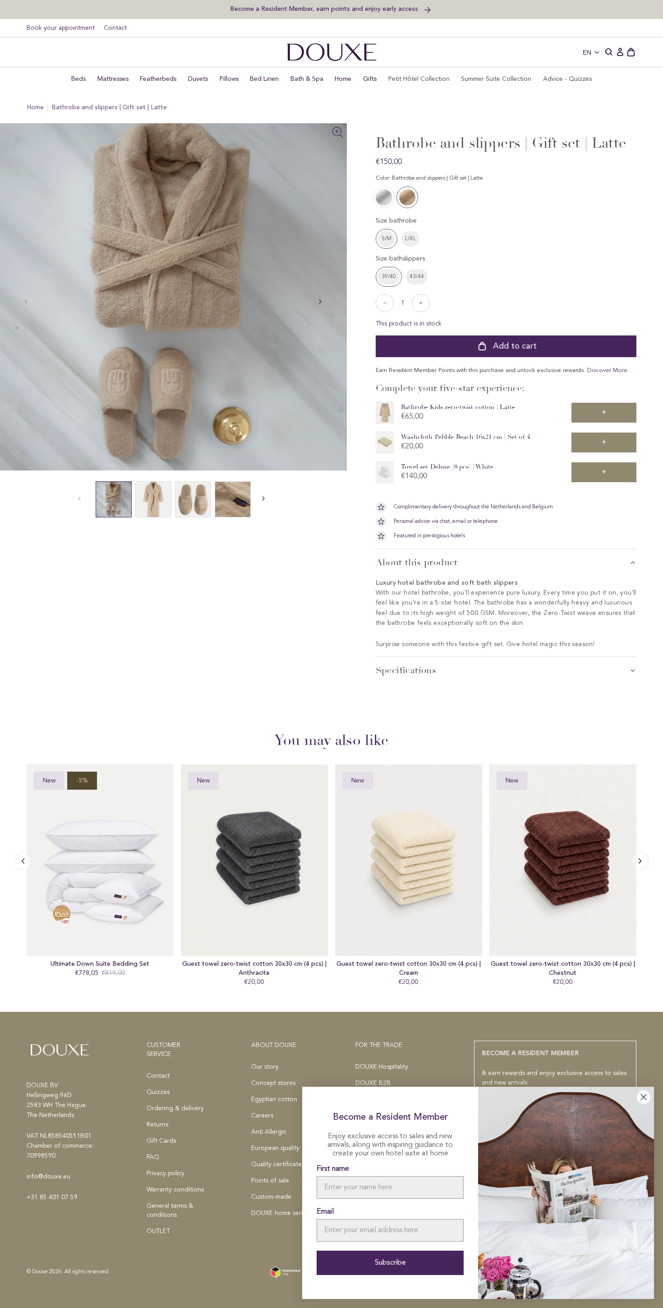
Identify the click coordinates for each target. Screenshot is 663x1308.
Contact (115, 28)
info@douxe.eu (48, 1176)
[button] (609, 52)
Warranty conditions (175, 1190)
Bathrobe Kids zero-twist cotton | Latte (458, 407)
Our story (265, 1067)
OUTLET (158, 1231)
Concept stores (273, 1083)
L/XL (410, 239)
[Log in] (620, 52)
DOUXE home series (280, 1213)
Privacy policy (165, 1173)
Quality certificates (277, 1164)
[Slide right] (23, 861)
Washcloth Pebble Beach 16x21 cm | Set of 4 (465, 437)
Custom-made (271, 1197)
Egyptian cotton (274, 1099)
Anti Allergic (268, 1132)
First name (333, 1169)
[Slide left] (320, 302)
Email (325, 1211)
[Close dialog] (643, 1097)
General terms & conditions (170, 1210)
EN (587, 52)
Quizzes (158, 1092)
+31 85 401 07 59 (52, 1197)
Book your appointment (61, 28)
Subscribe (390, 1262)
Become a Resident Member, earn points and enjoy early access (325, 9)
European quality (275, 1148)
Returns (157, 1125)
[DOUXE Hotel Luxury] (331, 52)
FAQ (153, 1157)
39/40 (389, 276)
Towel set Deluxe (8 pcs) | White (447, 466)
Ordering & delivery (175, 1108)
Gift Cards (161, 1141)
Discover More (607, 370)
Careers (262, 1115)
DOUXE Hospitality (381, 1067)
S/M (386, 239)
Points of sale (270, 1181)
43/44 (417, 276)
